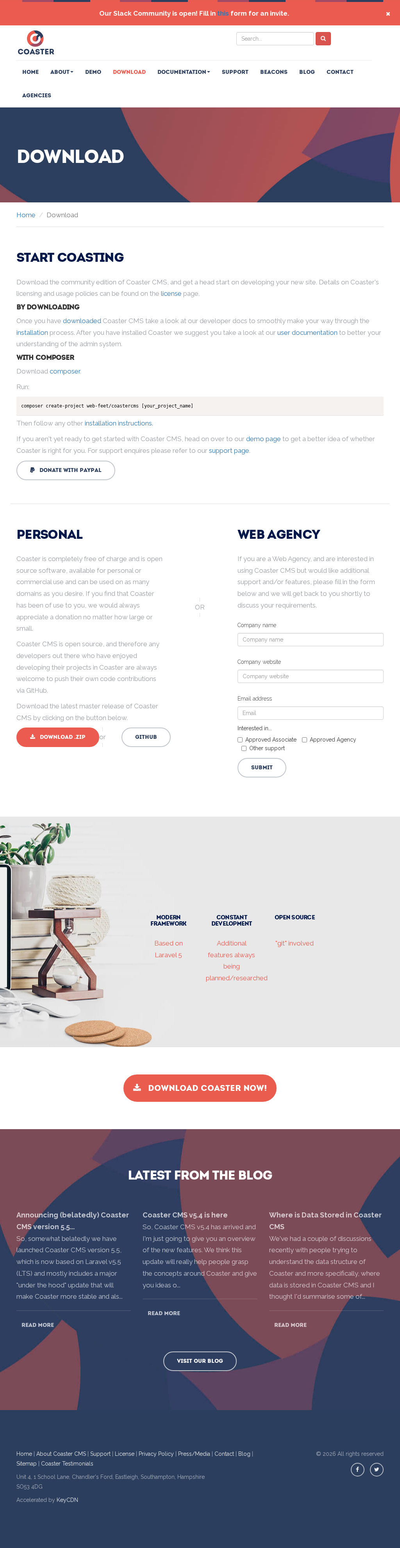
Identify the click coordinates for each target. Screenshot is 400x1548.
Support (235, 72)
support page (229, 450)
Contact (340, 72)
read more (37, 1325)
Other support (267, 748)
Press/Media (194, 1454)
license (171, 293)
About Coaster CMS (61, 1454)
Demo (93, 72)
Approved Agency (333, 739)
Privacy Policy (156, 1454)
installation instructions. (119, 423)
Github (146, 737)
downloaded (82, 321)
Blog (307, 72)
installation (32, 332)
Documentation (181, 72)
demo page (263, 439)
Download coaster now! (204, 1088)
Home (30, 72)
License (124, 1454)
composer (65, 371)
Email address (255, 698)
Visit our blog (200, 1361)
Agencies (36, 95)
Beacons (274, 72)
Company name (257, 625)
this (223, 13)
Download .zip (60, 737)
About (60, 72)
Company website (259, 662)
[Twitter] (377, 1469)
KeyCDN (67, 1500)
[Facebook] (357, 1469)
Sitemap (26, 1463)
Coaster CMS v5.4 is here (185, 1215)
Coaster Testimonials (67, 1463)
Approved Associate (270, 739)
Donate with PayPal (68, 470)
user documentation (307, 332)
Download (129, 72)
